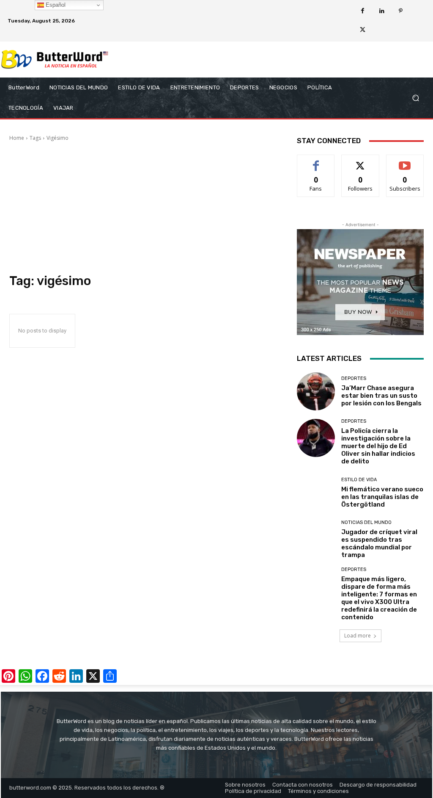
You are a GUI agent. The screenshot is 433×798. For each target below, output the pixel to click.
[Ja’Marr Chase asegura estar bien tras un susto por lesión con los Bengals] (316, 391)
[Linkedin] (381, 11)
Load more (357, 635)
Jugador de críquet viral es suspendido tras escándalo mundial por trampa (379, 543)
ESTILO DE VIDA (359, 479)
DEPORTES (353, 378)
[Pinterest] (400, 11)
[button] (415, 98)
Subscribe (405, 161)
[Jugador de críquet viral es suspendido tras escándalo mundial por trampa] (316, 539)
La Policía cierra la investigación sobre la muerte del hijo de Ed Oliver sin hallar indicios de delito (378, 446)
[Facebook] (362, 11)
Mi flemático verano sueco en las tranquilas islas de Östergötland (382, 496)
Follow (360, 161)
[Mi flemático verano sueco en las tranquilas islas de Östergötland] (316, 493)
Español (55, 5)
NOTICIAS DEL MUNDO (366, 522)
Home (16, 137)
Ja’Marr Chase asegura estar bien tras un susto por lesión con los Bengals (381, 395)
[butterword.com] (55, 59)
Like (316, 161)
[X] (362, 30)
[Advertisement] (144, 207)
